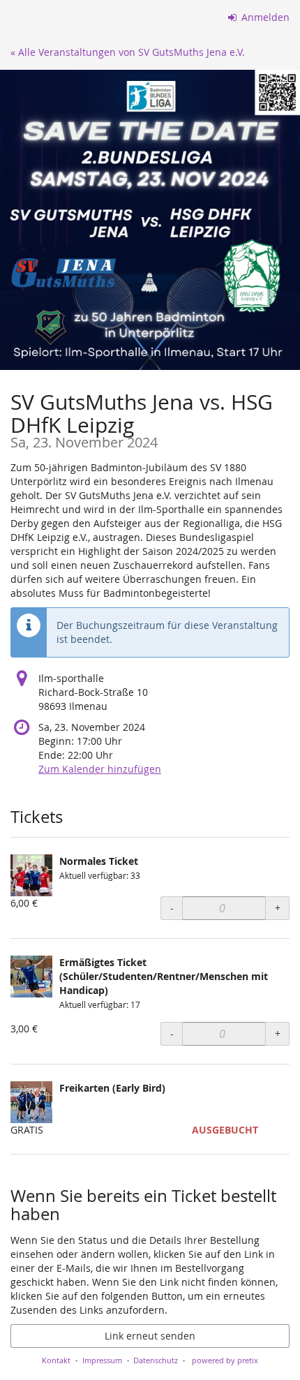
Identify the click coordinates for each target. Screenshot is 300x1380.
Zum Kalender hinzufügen (99, 769)
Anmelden (264, 17)
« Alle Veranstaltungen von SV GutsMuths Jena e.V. (127, 52)
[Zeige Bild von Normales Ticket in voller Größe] (31, 875)
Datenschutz (155, 1360)
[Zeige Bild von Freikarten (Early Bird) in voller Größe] (31, 1102)
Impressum (102, 1360)
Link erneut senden (150, 1335)
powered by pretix (225, 1360)
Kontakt (56, 1360)
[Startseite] (150, 220)
